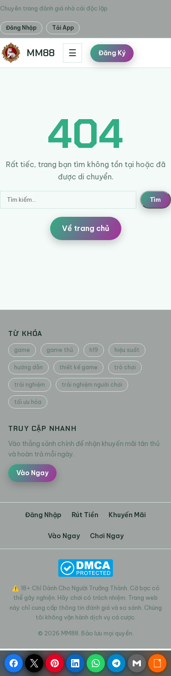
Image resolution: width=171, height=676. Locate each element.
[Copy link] (157, 663)
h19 (93, 349)
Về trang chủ (85, 228)
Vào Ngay (32, 473)
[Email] (137, 663)
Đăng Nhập (21, 27)
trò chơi (125, 367)
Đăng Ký (111, 53)
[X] (34, 663)
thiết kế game (78, 367)
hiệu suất (127, 349)
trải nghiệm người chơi (92, 384)
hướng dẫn (28, 367)
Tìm (155, 199)
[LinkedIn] (75, 663)
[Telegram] (116, 663)
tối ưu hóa (27, 401)
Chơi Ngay (107, 536)
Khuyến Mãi (127, 515)
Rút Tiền (85, 515)
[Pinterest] (55, 663)
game (22, 349)
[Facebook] (14, 663)
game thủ (60, 349)
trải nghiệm (29, 384)
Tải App (63, 27)
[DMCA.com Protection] (85, 568)
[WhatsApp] (96, 663)
